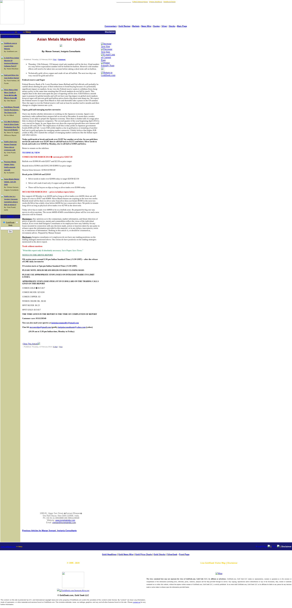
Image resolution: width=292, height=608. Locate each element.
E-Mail (55, 347)
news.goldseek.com (8, 546)
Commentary (111, 26)
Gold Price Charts (143, 554)
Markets (135, 26)
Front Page (184, 554)
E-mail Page (261, 546)
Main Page (182, 26)
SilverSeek (172, 554)
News (20, 32)
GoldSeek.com (7, 32)
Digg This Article (30, 344)
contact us (136, 602)
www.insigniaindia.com (65, 520)
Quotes (156, 26)
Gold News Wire (125, 554)
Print (54, 59)
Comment (62, 59)
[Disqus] (61, 390)
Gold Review (124, 26)
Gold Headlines (109, 554)
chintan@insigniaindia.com (64, 522)
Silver (164, 26)
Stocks (172, 26)
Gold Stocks (159, 554)
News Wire (146, 26)
